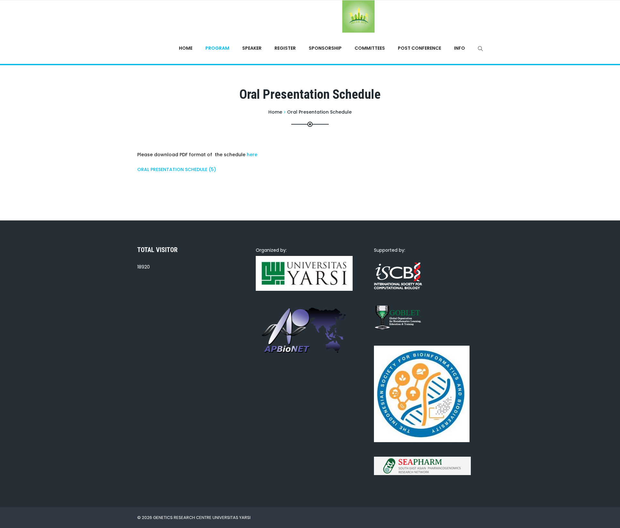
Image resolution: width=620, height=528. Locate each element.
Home (185, 48)
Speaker (252, 48)
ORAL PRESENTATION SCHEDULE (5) (176, 169)
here (252, 154)
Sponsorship (325, 48)
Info (459, 48)
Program (217, 48)
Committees (370, 48)
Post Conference (419, 48)
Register (285, 48)
